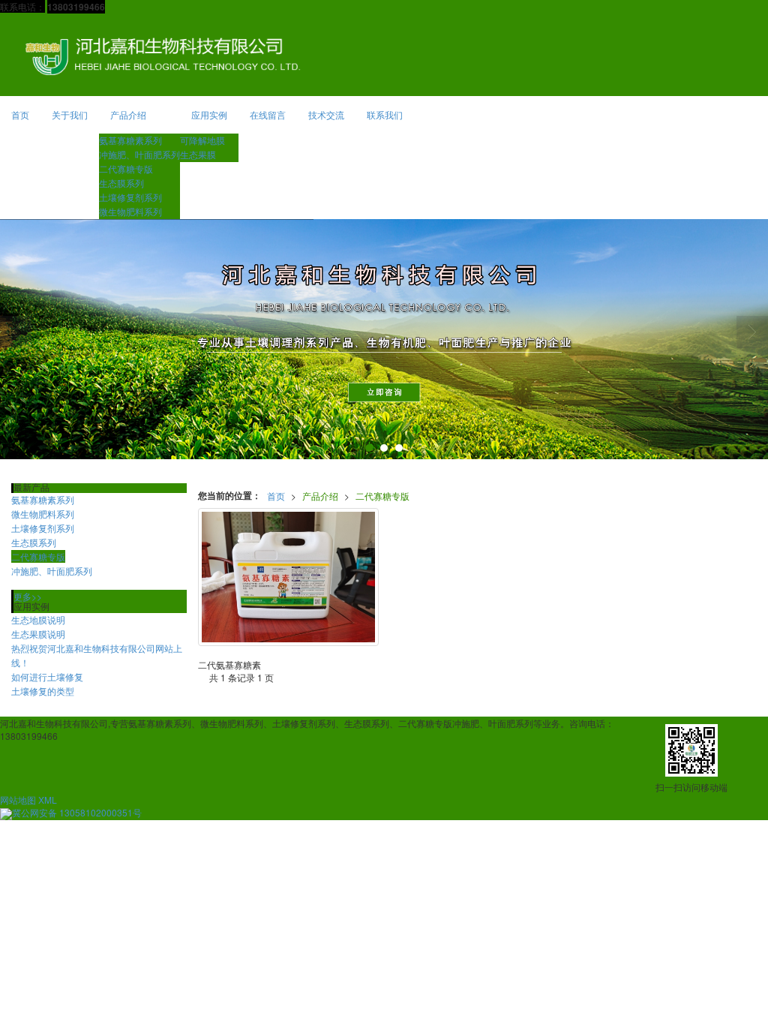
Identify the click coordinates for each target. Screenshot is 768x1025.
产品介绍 (128, 114)
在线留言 (268, 114)
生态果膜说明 (38, 633)
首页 (20, 114)
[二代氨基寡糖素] (289, 577)
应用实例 (209, 114)
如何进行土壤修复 (47, 676)
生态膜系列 (121, 182)
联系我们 (385, 114)
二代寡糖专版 (126, 168)
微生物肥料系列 (130, 211)
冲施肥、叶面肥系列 (139, 154)
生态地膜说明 (38, 619)
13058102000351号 (77, 812)
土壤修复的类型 (42, 690)
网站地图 (18, 799)
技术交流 (326, 114)
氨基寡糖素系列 (130, 140)
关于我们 (70, 114)
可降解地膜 (202, 140)
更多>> (28, 596)
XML (47, 799)
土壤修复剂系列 (130, 197)
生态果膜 (198, 154)
